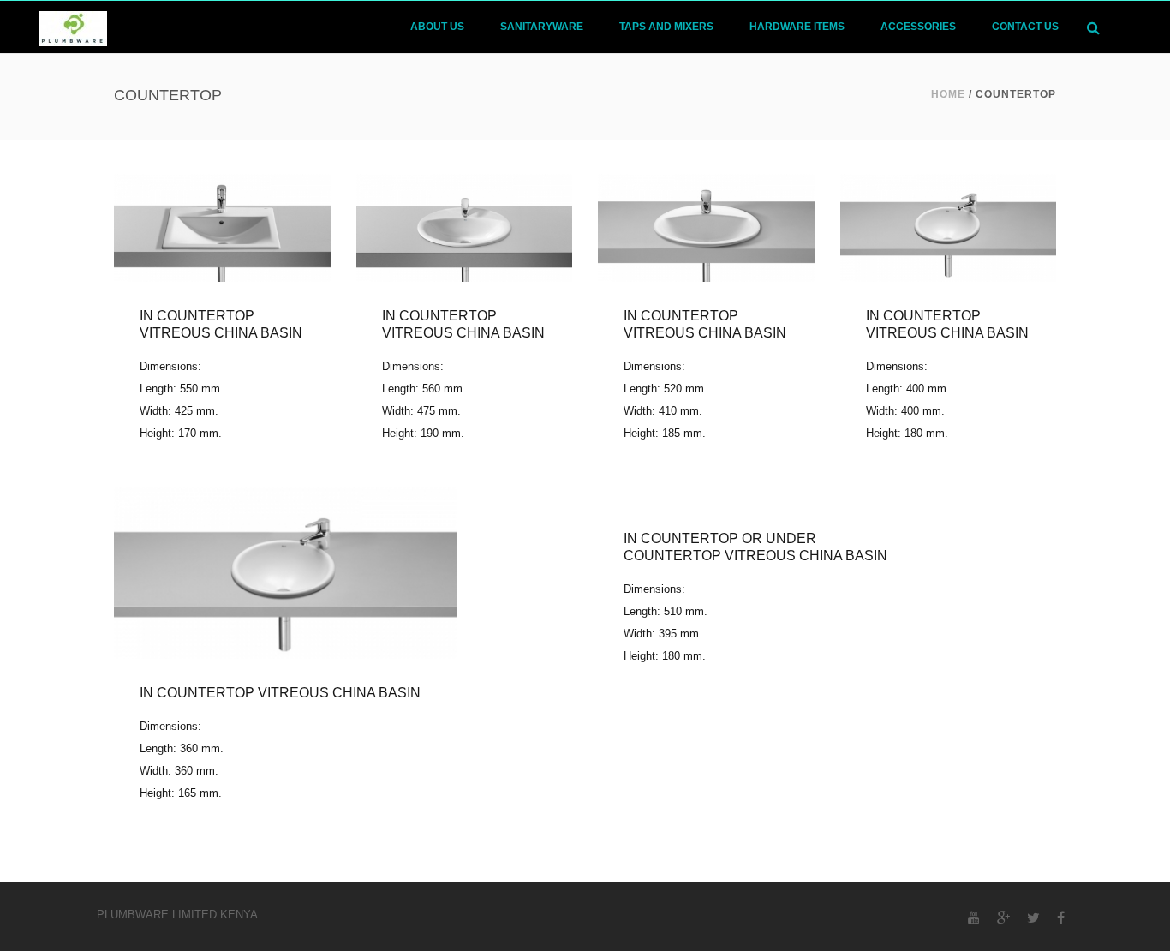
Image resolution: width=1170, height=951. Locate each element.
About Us (437, 27)
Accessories (918, 27)
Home (948, 94)
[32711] (221, 225)
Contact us (1025, 27)
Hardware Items (797, 27)
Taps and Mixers (666, 27)
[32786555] (464, 225)
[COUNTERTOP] (769, 493)
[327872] (948, 225)
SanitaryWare (541, 27)
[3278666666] (705, 225)
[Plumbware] (73, 27)
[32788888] (285, 571)
